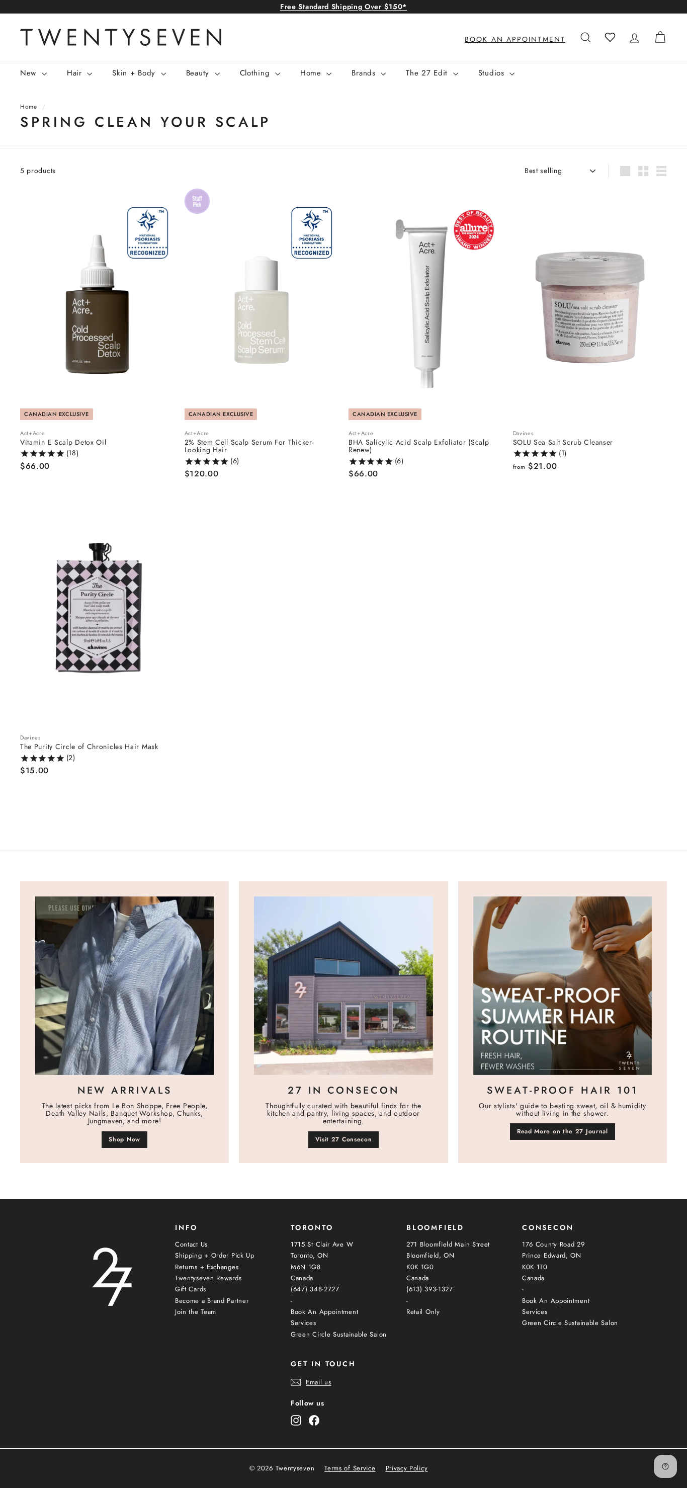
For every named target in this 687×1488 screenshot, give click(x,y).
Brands (365, 72)
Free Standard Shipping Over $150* (343, 7)
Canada (302, 1278)
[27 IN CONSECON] (343, 985)
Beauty (199, 72)
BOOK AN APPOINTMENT (515, 39)
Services (303, 1323)
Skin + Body (135, 72)
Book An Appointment (324, 1311)
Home (312, 72)
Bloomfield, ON (430, 1255)
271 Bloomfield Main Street (448, 1244)
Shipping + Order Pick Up (214, 1255)
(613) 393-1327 (429, 1289)
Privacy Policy (407, 1468)
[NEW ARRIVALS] (124, 985)
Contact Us (191, 1244)
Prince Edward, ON (551, 1255)
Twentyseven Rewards (208, 1278)
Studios (492, 72)
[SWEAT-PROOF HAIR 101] (562, 985)
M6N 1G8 (306, 1267)
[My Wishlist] (610, 37)
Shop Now (124, 1139)
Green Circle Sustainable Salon (339, 1334)
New (29, 72)
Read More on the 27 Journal (562, 1131)
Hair (76, 72)
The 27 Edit (428, 72)
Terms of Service (349, 1468)
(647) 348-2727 (315, 1289)
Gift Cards (190, 1289)
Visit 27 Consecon (343, 1139)
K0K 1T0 (535, 1267)
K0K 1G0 (420, 1267)
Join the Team (195, 1311)
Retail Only (423, 1311)
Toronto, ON (309, 1255)
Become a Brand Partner (211, 1300)
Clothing (256, 72)
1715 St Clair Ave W (322, 1244)
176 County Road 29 (553, 1244)
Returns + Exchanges (206, 1267)
